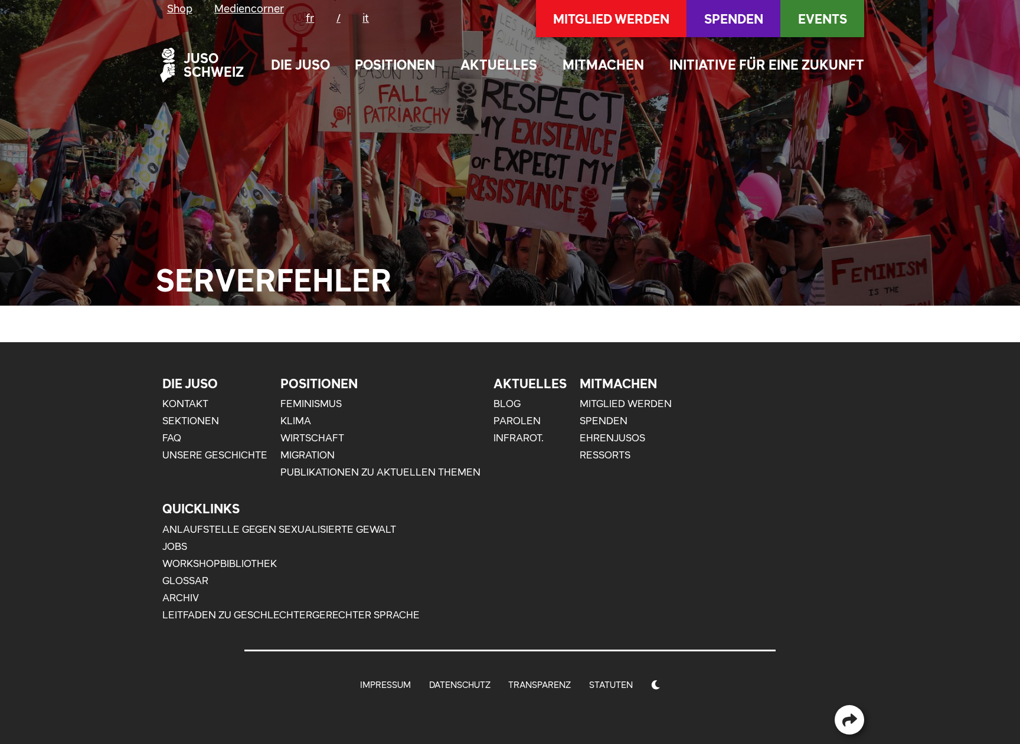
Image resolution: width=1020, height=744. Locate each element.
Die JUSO (300, 64)
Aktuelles (498, 64)
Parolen (517, 420)
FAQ (171, 437)
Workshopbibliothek (219, 563)
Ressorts (605, 455)
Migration (307, 455)
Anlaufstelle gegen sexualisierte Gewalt (279, 529)
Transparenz (539, 684)
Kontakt (185, 403)
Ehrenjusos (612, 437)
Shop (179, 8)
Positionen (395, 64)
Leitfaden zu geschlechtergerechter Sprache (291, 614)
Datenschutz (460, 684)
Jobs (174, 546)
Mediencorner (249, 8)
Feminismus (311, 403)
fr (310, 18)
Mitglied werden (611, 18)
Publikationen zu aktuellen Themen (380, 472)
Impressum (385, 684)
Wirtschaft (312, 437)
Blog (507, 403)
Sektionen (190, 420)
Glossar (185, 580)
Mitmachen (603, 64)
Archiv (180, 597)
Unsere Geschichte (214, 455)
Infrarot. (518, 437)
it (365, 18)
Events (822, 18)
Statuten (611, 684)
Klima (295, 420)
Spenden (733, 18)
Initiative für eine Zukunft (766, 64)
